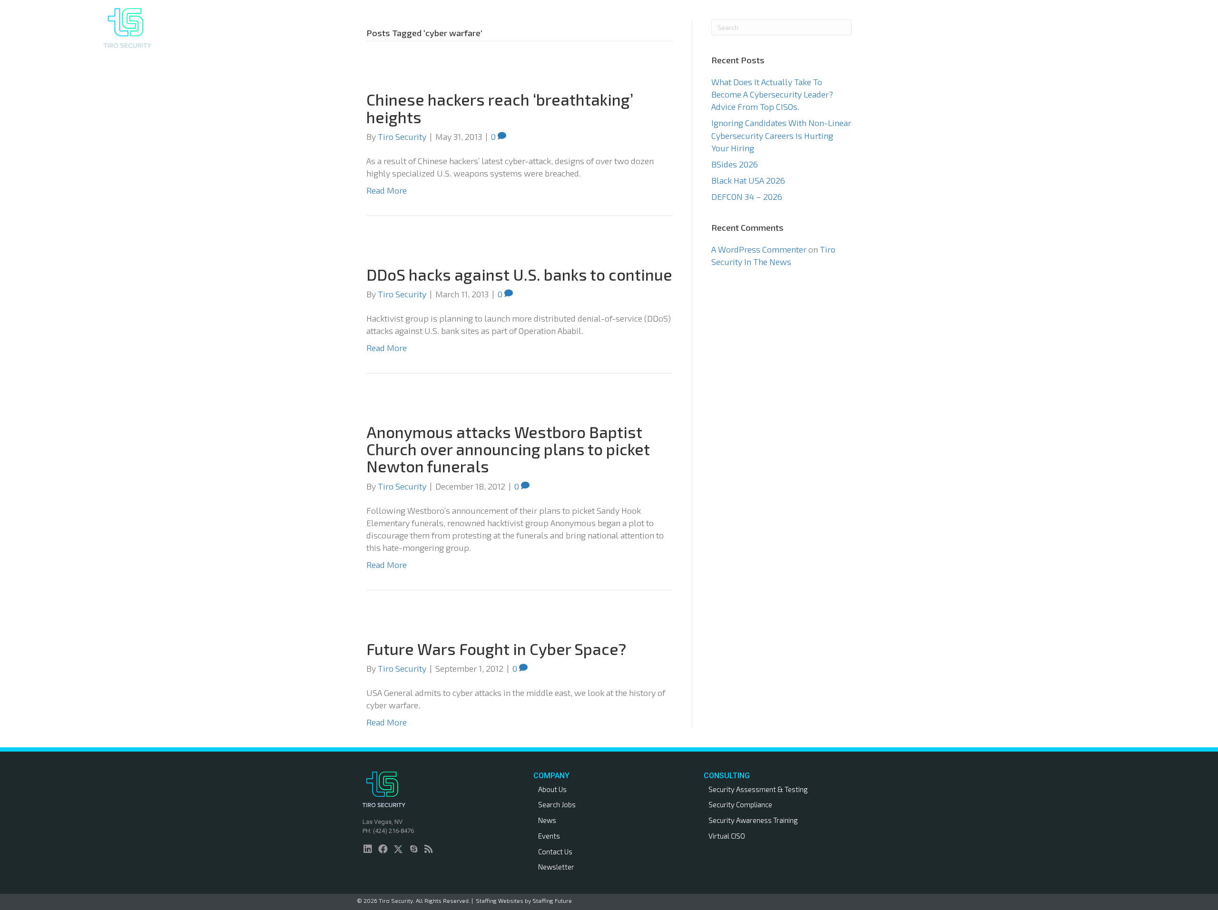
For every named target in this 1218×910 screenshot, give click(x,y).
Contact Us (555, 851)
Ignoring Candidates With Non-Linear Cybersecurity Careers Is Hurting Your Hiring (781, 135)
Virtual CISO (726, 836)
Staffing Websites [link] (499, 900)
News (547, 820)
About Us (552, 789)
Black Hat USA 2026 (748, 180)
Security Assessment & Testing (758, 789)
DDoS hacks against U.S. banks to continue (519, 274)
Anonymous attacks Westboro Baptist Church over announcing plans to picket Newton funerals (508, 449)
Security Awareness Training (753, 820)
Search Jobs (557, 804)
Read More (386, 190)
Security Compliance (740, 804)
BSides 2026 (734, 164)
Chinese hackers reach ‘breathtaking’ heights (499, 108)
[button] (956, 27)
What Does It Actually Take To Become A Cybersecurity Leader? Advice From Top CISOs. (772, 94)
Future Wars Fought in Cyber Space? (496, 648)
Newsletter (556, 866)
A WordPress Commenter (758, 249)
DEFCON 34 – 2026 (746, 196)
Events (549, 836)
